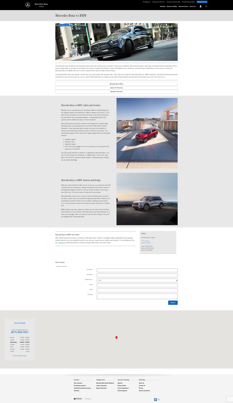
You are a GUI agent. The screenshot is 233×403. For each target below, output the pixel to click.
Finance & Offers (172, 6)
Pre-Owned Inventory (80, 385)
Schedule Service (202, 1)
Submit (172, 302)
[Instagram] (158, 399)
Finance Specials (122, 390)
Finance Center (122, 385)
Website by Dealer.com (78, 399)
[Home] (27, 5)
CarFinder (76, 390)
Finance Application (123, 388)
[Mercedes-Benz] (116, 42)
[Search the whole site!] (206, 6)
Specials (120, 383)
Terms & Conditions (144, 390)
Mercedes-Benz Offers (116, 84)
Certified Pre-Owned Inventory (82, 388)
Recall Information (101, 388)
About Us (193, 6)
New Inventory (78, 383)
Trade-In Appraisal (101, 385)
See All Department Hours (20, 355)
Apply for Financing (116, 88)
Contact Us (142, 385)
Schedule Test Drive (116, 91)
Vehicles (162, 6)
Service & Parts (183, 6)
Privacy (141, 388)
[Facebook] (155, 399)
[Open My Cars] (200, 6)
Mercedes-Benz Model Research (105, 383)
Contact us (61, 243)
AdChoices (87, 398)
